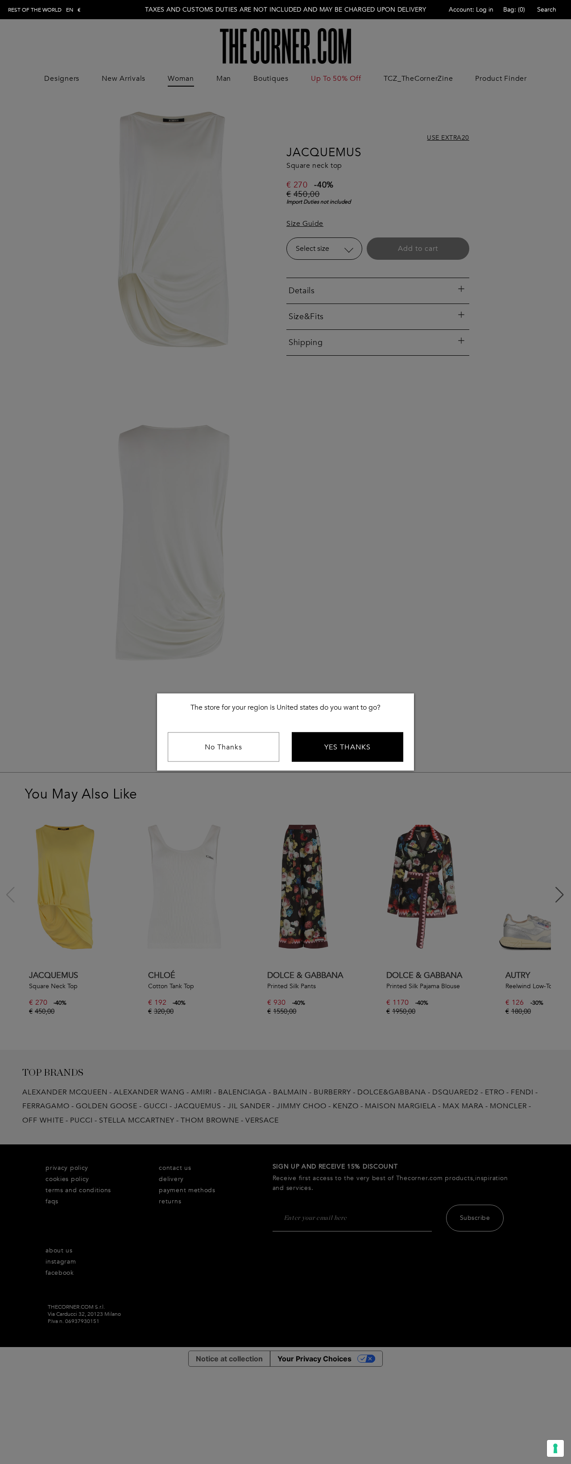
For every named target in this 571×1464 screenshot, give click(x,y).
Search (546, 9)
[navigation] (44, 9)
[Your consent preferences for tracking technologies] (555, 1448)
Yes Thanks (347, 747)
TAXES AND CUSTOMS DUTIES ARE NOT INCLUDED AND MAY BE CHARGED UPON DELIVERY (285, 9)
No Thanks (223, 747)
